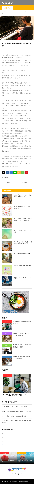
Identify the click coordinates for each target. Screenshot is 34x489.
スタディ (7, 8)
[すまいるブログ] (17, 444)
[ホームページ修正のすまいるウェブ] (17, 436)
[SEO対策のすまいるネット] (17, 433)
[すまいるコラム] (17, 440)
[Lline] (15, 172)
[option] (8, 458)
